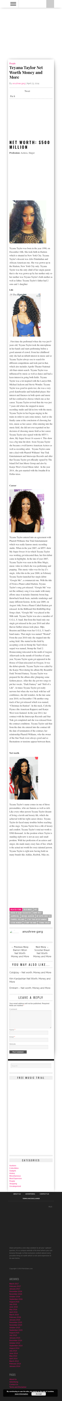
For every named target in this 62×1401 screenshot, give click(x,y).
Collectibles (14, 1168)
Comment (13, 1009)
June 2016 (13, 1307)
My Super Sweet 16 (43, 916)
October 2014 (14, 1343)
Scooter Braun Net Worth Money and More (42, 953)
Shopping (13, 1184)
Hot (35, 909)
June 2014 (13, 1353)
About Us (17, 1194)
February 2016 (15, 1317)
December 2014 (15, 1341)
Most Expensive (15, 1179)
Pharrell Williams (18, 919)
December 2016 (15, 1291)
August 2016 (14, 1302)
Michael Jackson (27, 916)
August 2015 (14, 1333)
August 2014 (14, 1348)
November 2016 (15, 1294)
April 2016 (13, 1312)
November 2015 (15, 1325)
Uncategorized (15, 1186)
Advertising (30, 1194)
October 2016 (14, 1297)
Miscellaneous (15, 1176)
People (12, 63)
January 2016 (14, 1320)
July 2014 (13, 1351)
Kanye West (37, 912)
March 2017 (14, 1284)
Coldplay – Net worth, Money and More (30, 972)
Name (12, 1030)
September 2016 (15, 1299)
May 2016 (13, 1310)
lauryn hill (15, 916)
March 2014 (14, 1361)
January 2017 (14, 1289)
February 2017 (15, 1286)
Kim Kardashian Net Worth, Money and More (29, 980)
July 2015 (13, 1335)
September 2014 (15, 1346)
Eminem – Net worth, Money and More (29, 988)
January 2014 (14, 1366)
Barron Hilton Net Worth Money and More (20, 953)
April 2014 (13, 1359)
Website (12, 1044)
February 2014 (15, 1364)
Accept (39, 1394)
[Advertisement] (31, 120)
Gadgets (12, 1171)
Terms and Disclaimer (31, 1198)
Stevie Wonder (16, 922)
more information (21, 1394)
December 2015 (15, 1322)
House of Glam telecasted (21, 912)
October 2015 (14, 1328)
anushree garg (19, 83)
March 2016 (14, 1315)
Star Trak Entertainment (37, 919)
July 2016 (13, 1304)
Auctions (12, 1166)
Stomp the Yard (30, 922)
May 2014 (13, 1356)
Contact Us (44, 1194)
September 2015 (15, 1330)
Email (12, 1037)
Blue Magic (28, 909)
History (12, 1173)
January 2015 (14, 1338)
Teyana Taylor (44, 922)
